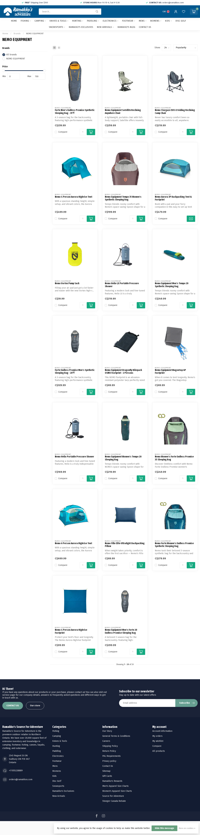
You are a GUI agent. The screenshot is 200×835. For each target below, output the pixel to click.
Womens (154, 21)
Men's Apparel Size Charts (115, 786)
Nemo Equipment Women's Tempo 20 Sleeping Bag (123, 458)
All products (158, 751)
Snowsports (56, 27)
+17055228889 (16, 770)
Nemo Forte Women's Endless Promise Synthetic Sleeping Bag (174, 545)
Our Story (107, 731)
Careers (106, 741)
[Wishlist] (183, 11)
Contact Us (107, 766)
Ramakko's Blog (126, 27)
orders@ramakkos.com (20, 779)
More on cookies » (187, 828)
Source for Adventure (113, 796)
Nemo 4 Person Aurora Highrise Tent (73, 196)
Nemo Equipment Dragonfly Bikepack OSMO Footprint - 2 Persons (123, 371)
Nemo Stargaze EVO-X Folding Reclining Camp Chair (175, 111)
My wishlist (157, 741)
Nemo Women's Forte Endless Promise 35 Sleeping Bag (174, 458)
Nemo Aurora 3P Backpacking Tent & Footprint (173, 198)
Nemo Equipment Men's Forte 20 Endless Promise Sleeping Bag (121, 631)
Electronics (109, 21)
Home (14, 21)
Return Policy (109, 751)
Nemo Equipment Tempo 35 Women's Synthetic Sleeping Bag (123, 198)
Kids (167, 21)
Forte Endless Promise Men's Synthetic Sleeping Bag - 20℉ (75, 371)
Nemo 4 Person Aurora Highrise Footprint (71, 631)
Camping (39, 21)
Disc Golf (180, 21)
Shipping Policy (110, 746)
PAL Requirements (111, 756)
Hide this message (164, 828)
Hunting (76, 21)
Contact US (145, 27)
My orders (157, 736)
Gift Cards (107, 776)
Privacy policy (109, 761)
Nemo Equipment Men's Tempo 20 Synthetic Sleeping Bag (171, 285)
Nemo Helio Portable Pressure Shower (74, 456)
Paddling (92, 21)
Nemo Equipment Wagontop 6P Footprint (170, 371)
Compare (62, 132)
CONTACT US (12, 705)
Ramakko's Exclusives (81, 27)
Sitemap (106, 771)
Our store (35, 705)
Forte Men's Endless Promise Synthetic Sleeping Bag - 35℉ (75, 111)
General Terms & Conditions (116, 736)
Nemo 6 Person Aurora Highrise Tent (73, 543)
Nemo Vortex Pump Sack (67, 283)
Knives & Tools (58, 21)
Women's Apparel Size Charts (117, 791)
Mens (142, 21)
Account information (162, 731)
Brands (17, 33)
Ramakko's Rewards (112, 781)
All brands (11, 54)
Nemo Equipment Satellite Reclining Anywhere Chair (123, 111)
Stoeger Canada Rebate (114, 801)
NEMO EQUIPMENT (35, 33)
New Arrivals (104, 27)
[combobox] (70, 11)
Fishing (25, 21)
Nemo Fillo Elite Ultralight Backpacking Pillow (125, 545)
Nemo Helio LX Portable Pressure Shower (122, 285)
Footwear (127, 21)
